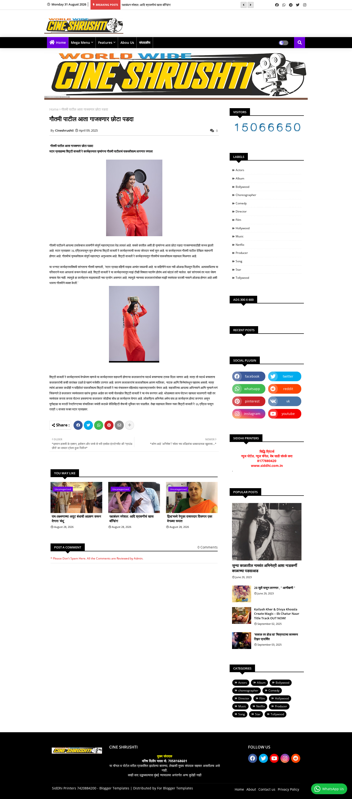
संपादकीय (144, 42)
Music (240, 236)
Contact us (266, 789)
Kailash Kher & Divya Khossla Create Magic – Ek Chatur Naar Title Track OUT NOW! (276, 613)
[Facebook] (78, 425)
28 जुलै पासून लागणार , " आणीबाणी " (274, 588)
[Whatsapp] (98, 425)
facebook (252, 376)
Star (238, 270)
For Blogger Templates (175, 788)
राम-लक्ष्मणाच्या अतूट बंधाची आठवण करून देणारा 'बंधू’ (76, 518)
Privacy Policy (288, 789)
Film (238, 220)
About (251, 789)
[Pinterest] (109, 425)
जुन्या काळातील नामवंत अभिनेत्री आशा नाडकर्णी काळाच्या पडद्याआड (264, 568)
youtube (288, 413)
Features (105, 42)
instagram (252, 413)
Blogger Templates (114, 788)
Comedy (241, 203)
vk (288, 401)
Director (241, 211)
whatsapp (252, 388)
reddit (288, 388)
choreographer (246, 195)
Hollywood (243, 228)
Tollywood (242, 278)
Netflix (240, 245)
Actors (240, 170)
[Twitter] (88, 425)
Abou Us (127, 42)
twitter (288, 376)
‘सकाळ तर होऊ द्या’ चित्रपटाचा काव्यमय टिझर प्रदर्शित (276, 636)
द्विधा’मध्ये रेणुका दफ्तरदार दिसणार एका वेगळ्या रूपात (189, 518)
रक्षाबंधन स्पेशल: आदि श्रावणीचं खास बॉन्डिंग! (146, 5)
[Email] (119, 425)
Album (240, 178)
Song (239, 261)
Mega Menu (80, 42)
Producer (242, 253)
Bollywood (242, 187)
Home (61, 42)
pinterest (252, 401)
